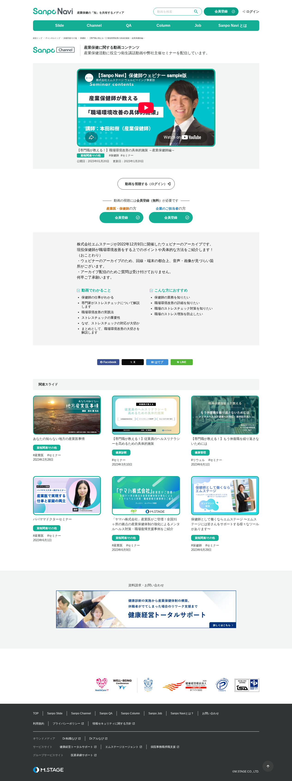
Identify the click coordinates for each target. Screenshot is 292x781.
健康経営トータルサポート (76, 746)
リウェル (199, 460)
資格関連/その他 (91, 155)
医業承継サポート (82, 755)
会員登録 (121, 217)
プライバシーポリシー (66, 723)
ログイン (252, 11)
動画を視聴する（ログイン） (146, 184)
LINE (183, 362)
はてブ (159, 362)
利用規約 (38, 723)
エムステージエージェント (121, 746)
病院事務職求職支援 (163, 746)
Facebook (109, 362)
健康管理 (200, 452)
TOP (36, 713)
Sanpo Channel (81, 713)
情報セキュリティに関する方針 (112, 723)
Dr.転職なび (70, 738)
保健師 (115, 155)
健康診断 (121, 452)
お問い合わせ (210, 713)
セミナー (127, 155)
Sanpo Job (155, 713)
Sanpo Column (130, 713)
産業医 (39, 455)
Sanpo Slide (55, 713)
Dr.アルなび (96, 738)
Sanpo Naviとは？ (182, 713)
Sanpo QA (105, 713)
